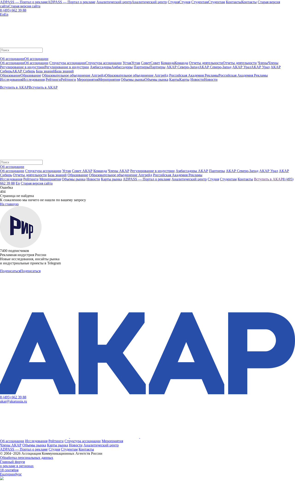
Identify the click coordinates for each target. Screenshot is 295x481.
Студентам (69, 449)
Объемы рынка (34, 445)
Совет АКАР (82, 171)
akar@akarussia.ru (13, 401)
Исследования (36, 441)
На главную (9, 204)
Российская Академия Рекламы (177, 175)
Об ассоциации (12, 171)
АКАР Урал (268, 171)
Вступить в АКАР (268, 179)
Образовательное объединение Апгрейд (120, 175)
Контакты (86, 449)
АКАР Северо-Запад (242, 171)
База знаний (57, 175)
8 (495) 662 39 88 (13, 10)
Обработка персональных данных (26, 458)
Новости (76, 445)
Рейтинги (56, 441)
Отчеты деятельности (30, 175)
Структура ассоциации (43, 171)
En (18, 183)
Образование (78, 175)
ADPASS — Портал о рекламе (24, 449)
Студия (54, 449)
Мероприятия (112, 441)
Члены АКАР (118, 171)
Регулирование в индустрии (152, 171)
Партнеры (217, 171)
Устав (66, 171)
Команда (100, 171)
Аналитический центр (101, 445)
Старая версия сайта (37, 183)
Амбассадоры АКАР (192, 171)
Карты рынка (57, 445)
